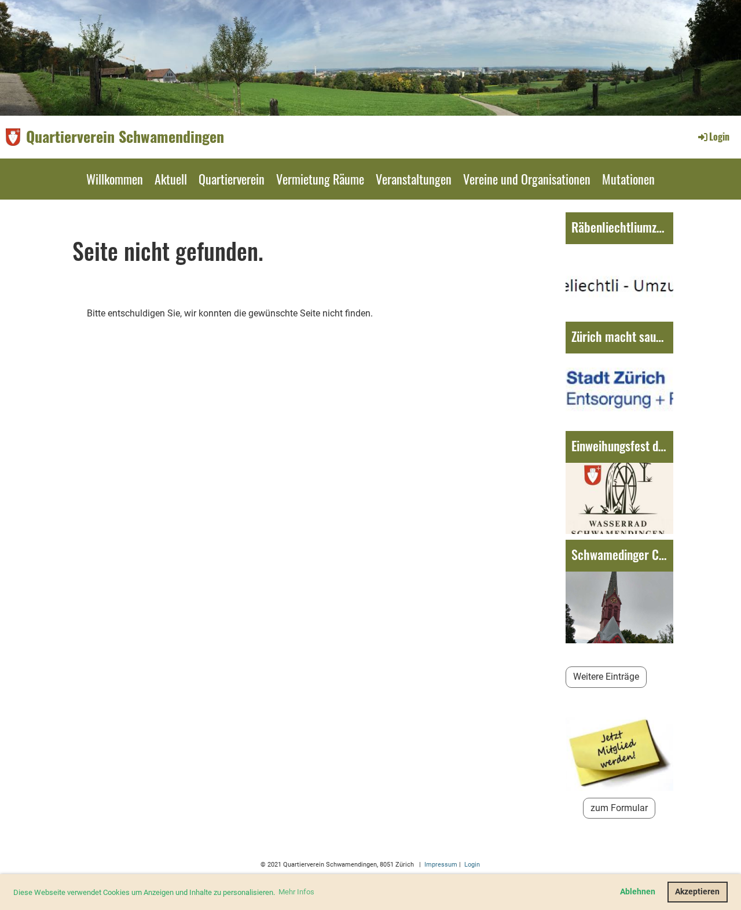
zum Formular (619, 807)
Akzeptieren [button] (697, 892)
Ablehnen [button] (637, 892)
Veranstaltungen (414, 179)
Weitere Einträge (606, 676)
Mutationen (628, 179)
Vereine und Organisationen (526, 179)
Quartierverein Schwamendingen (125, 136)
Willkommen (114, 179)
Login (719, 136)
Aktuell (171, 179)
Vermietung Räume (320, 179)
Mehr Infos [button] (296, 891)
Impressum (440, 864)
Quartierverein (232, 179)
